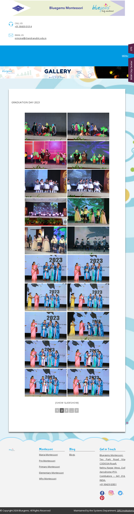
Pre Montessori (47, 460)
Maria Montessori (48, 454)
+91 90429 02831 (108, 484)
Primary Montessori (49, 466)
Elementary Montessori (51, 472)
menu (125, 55)
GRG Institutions (125, 510)
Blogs (72, 454)
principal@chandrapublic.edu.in (30, 38)
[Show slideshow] (67, 402)
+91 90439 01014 (23, 26)
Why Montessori (47, 478)
